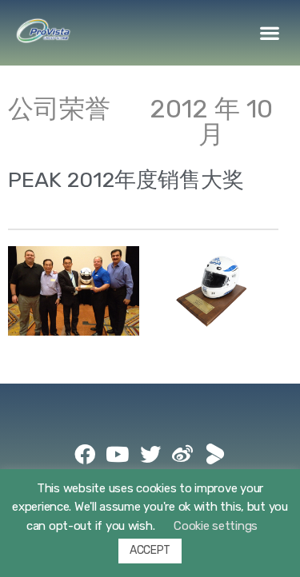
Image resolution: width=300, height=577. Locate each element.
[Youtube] (117, 454)
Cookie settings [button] (216, 526)
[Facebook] (84, 454)
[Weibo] (182, 454)
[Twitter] (150, 454)
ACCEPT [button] (150, 550)
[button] (270, 33)
